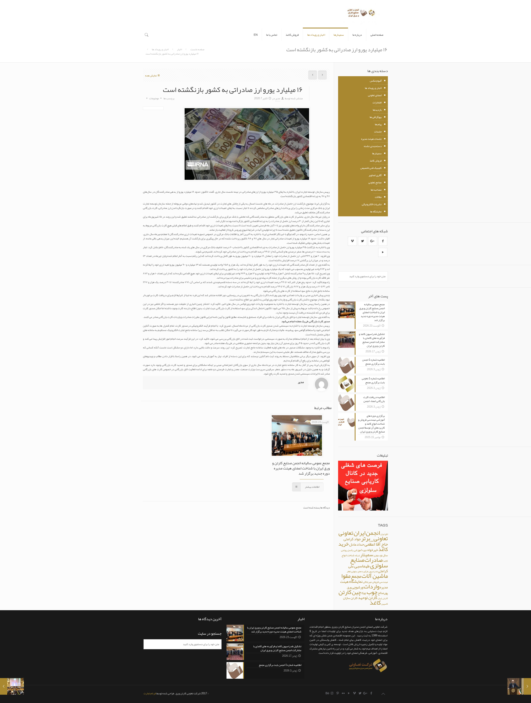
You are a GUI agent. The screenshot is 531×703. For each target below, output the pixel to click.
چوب (372, 592)
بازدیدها (377, 110)
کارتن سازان (350, 598)
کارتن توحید (367, 598)
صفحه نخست (197, 49)
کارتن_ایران (383, 598)
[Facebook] (371, 693)
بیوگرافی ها (376, 117)
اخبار (179, 49)
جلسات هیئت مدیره (371, 139)
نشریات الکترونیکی (372, 204)
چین (356, 592)
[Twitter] (360, 693)
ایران (359, 533)
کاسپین (384, 604)
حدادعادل (356, 544)
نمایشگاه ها (376, 211)
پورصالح (383, 593)
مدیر (277, 98)
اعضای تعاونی (375, 95)
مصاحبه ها (376, 189)
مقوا (346, 576)
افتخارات (377, 102)
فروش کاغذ (376, 160)
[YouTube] (349, 693)
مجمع (356, 576)
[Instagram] (332, 693)
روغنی (344, 550)
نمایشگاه (356, 581)
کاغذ (375, 602)
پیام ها (378, 124)
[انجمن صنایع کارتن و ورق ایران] (361, 14)
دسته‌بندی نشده (373, 146)
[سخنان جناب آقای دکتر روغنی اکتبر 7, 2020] (519, 686)
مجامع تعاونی (375, 182)
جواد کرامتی (352, 539)
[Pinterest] (337, 693)
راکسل (350, 550)
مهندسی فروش (380, 582)
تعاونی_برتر (374, 538)
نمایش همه (151, 75)
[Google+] (365, 693)
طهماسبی (362, 566)
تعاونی (346, 533)
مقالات (378, 197)
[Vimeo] (354, 693)
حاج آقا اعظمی (376, 544)
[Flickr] (343, 693)
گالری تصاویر (375, 175)
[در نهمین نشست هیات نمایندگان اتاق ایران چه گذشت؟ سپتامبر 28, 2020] (12, 686)
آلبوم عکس (376, 80)
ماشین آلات (375, 576)
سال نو (384, 555)
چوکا (363, 593)
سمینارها (377, 153)
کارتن (345, 592)
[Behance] (327, 693)
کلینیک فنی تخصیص (371, 168)
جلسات (378, 131)
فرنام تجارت (150, 693)
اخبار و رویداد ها (160, 49)
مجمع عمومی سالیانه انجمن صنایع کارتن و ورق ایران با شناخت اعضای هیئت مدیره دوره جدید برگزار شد (301, 468)
